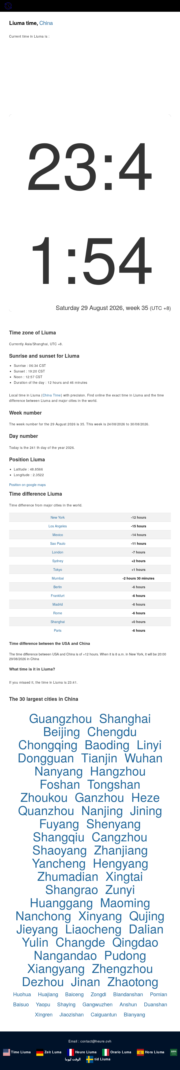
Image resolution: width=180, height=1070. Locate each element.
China (46, 22)
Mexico (57, 534)
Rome (57, 613)
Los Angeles (58, 526)
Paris (57, 630)
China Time (52, 395)
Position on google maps (27, 484)
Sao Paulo (57, 543)
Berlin (57, 586)
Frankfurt (57, 595)
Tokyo (57, 569)
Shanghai (58, 621)
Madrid (57, 604)
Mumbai (58, 578)
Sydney (57, 560)
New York (58, 517)
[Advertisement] (90, 79)
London (57, 552)
